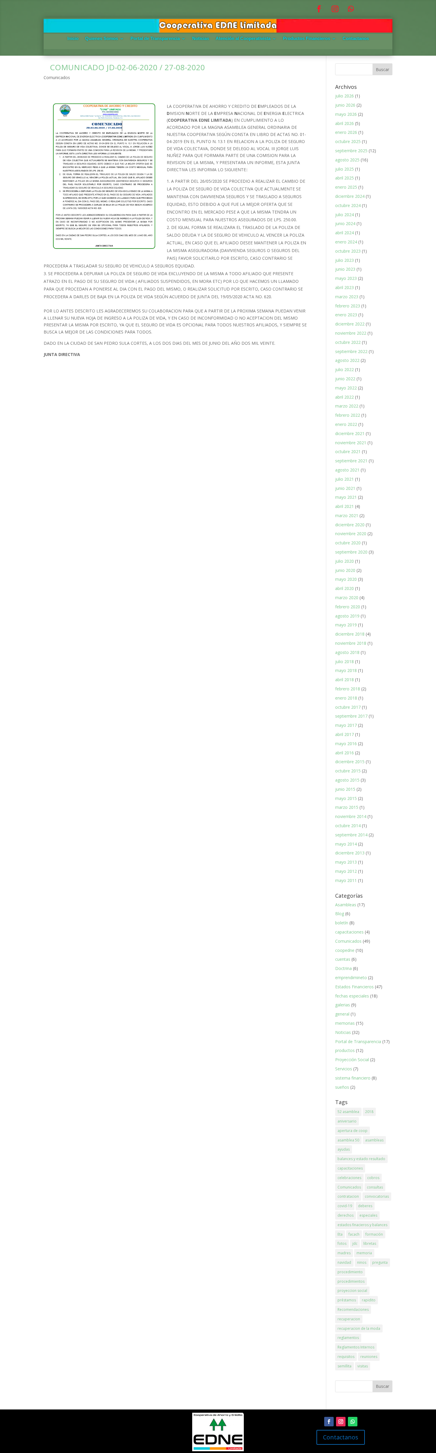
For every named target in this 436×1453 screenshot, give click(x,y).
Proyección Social (352, 1059)
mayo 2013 (346, 862)
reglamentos (348, 1337)
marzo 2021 (346, 515)
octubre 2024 (348, 205)
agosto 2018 (347, 652)
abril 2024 (344, 232)
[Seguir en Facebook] (319, 9)
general (342, 1014)
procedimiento (350, 1271)
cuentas (342, 959)
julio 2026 (344, 96)
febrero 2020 (347, 607)
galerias (342, 1005)
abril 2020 (344, 588)
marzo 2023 (346, 296)
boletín (341, 923)
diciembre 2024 (350, 196)
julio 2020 (344, 561)
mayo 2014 (346, 844)
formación (374, 1234)
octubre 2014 (348, 825)
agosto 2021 (347, 470)
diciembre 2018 (350, 634)
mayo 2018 (346, 670)
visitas (362, 1366)
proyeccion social (352, 1290)
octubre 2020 (348, 543)
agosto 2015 (347, 780)
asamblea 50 (348, 1140)
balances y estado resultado (361, 1158)
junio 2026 (345, 105)
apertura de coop (352, 1130)
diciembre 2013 (350, 853)
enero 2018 (346, 698)
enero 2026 (346, 132)
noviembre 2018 (350, 643)
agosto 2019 (347, 616)
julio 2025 (344, 169)
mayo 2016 (346, 743)
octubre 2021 (348, 451)
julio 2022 (344, 369)
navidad (344, 1262)
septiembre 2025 (351, 150)
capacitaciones (349, 932)
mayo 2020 (346, 579)
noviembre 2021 (350, 442)
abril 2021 (344, 506)
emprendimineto (351, 977)
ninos (361, 1262)
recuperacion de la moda (359, 1328)
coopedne (344, 950)
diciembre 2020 (350, 524)
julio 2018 (344, 661)
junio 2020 (345, 570)
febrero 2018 (347, 689)
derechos (346, 1215)
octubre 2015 (348, 771)
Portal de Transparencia (155, 38)
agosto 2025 (347, 160)
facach (354, 1234)
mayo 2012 (346, 871)
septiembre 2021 (351, 461)
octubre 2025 (348, 141)
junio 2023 (345, 269)
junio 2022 (345, 378)
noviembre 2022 (350, 333)
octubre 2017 (348, 707)
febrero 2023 (347, 306)
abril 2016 (344, 753)
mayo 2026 (346, 114)
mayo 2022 (346, 388)
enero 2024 (346, 242)
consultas (375, 1187)
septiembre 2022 (351, 351)
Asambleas (345, 904)
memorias (345, 1023)
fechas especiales (352, 996)
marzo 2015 (346, 807)
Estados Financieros (354, 986)
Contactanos (356, 38)
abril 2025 (344, 178)
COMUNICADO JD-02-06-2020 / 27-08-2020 (124, 67)
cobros (373, 1177)
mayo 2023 (346, 278)
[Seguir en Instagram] (335, 9)
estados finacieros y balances (362, 1224)
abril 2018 (344, 679)
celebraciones (349, 1177)
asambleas (374, 1140)
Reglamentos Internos (356, 1347)
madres (344, 1252)
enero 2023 (346, 314)
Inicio (73, 38)
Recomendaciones (353, 1309)
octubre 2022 (348, 342)
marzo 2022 (346, 406)
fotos (342, 1243)
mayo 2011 (346, 880)
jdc (354, 1243)
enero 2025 (346, 187)
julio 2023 (344, 260)
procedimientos (351, 1281)
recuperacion (349, 1319)
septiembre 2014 (351, 835)
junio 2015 (345, 789)
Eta (340, 1234)
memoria (364, 1252)
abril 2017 (344, 734)
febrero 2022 (347, 415)
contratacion (348, 1196)
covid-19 (345, 1205)
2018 (369, 1111)
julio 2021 (344, 479)
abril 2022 (344, 397)
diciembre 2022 (350, 324)
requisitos (346, 1356)
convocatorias (377, 1196)
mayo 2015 (346, 798)
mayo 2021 (346, 497)
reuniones (368, 1356)
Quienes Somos (101, 38)
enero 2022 (346, 424)
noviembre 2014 (350, 816)
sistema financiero (352, 1078)
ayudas (344, 1149)
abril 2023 (344, 287)
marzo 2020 (346, 597)
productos (345, 1050)
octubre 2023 (348, 251)
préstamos (347, 1300)
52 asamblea (348, 1111)
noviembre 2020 (350, 533)
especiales (368, 1215)
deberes (365, 1205)
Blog (339, 913)
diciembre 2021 (350, 433)
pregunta (380, 1262)
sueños (342, 1087)
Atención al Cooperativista (243, 38)
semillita (344, 1366)
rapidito (368, 1300)
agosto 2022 (347, 360)
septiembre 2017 (351, 716)
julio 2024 (344, 214)
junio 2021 (345, 488)
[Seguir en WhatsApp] (351, 9)
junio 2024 (345, 223)
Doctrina (343, 968)
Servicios (343, 1069)
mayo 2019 (346, 625)
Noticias (200, 38)
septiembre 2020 (351, 552)
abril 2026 (344, 123)
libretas (369, 1243)
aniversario (347, 1121)
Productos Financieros (306, 38)
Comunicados (57, 77)
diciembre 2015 (350, 761)
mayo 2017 (346, 725)
